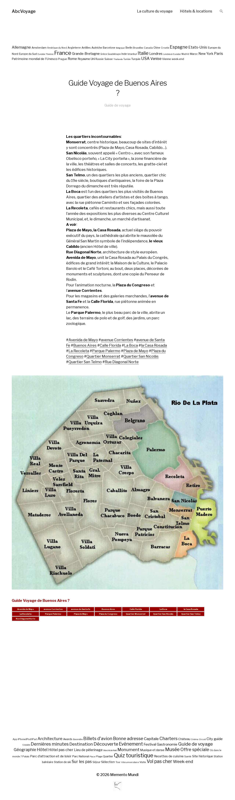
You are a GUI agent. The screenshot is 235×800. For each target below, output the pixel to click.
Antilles (86, 47)
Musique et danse (152, 750)
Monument (128, 749)
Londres (155, 54)
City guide (215, 739)
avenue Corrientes (117, 340)
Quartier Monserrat (103, 356)
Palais (25, 756)
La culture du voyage (155, 11)
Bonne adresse (128, 738)
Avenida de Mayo (83, 340)
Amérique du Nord (57, 48)
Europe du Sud (28, 54)
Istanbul (132, 53)
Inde (124, 54)
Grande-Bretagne (86, 54)
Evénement (131, 744)
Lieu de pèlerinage (88, 750)
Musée (172, 749)
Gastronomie (167, 744)
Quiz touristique (133, 755)
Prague (62, 59)
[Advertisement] (117, 683)
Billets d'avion (97, 738)
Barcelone (109, 47)
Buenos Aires (85, 345)
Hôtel (42, 749)
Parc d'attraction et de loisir (50, 756)
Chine (156, 47)
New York (205, 54)
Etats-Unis (197, 47)
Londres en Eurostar (172, 54)
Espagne (179, 47)
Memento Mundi (124, 775)
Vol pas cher (159, 761)
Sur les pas (82, 761)
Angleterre (74, 47)
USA (145, 58)
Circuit (202, 739)
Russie (99, 59)
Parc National (80, 756)
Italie (143, 53)
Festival (150, 744)
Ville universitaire (130, 762)
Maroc (194, 53)
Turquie (135, 59)
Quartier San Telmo (85, 362)
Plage (99, 756)
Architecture (49, 738)
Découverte (106, 744)
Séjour (96, 762)
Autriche (96, 47)
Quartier (108, 756)
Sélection (108, 762)
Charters (168, 738)
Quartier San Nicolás (141, 356)
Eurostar (41, 54)
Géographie (25, 749)
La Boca (131, 345)
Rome (72, 59)
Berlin (128, 47)
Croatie (165, 47)
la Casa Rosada (154, 345)
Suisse (108, 58)
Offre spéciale (194, 749)
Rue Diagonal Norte (122, 362)
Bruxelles (138, 47)
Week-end (183, 761)
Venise (155, 58)
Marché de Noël (110, 750)
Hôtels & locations (196, 11)
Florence (49, 54)
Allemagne (21, 47)
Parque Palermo (106, 351)
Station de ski (62, 762)
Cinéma (194, 739)
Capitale (151, 738)
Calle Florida (110, 345)
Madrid (185, 54)
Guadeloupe (114, 54)
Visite (143, 762)
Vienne (166, 59)
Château (184, 739)
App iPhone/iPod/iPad (25, 739)
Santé (187, 756)
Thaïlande (118, 59)
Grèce (103, 54)
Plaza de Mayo (135, 351)
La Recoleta (78, 351)
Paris (218, 53)
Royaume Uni (86, 59)
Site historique (202, 756)
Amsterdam (39, 47)
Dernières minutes (50, 744)
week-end (178, 58)
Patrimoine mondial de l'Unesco (34, 59)
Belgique (120, 48)
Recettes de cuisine (169, 756)
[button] (221, 11)
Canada (148, 47)
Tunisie (127, 59)
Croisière (26, 745)
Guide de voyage (117, 105)
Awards (67, 739)
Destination (81, 744)
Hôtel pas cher (60, 750)
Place (92, 756)
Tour (117, 762)
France (62, 53)
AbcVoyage (24, 11)
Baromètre (78, 739)
